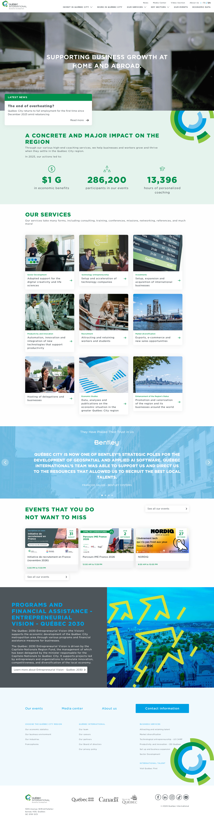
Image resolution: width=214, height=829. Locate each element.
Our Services (135, 7)
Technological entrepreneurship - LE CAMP (161, 739)
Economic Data (201, 7)
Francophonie (32, 744)
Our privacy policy (88, 749)
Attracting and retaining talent (155, 729)
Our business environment (38, 734)
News (145, 3)
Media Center (159, 3)
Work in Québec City (109, 7)
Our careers (85, 734)
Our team (83, 729)
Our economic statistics (36, 729)
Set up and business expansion (155, 749)
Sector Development (150, 754)
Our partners (85, 739)
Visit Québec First (149, 768)
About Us (194, 3)
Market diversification (150, 734)
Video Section (178, 3)
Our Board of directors (90, 744)
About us (109, 708)
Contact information (162, 708)
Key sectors (158, 7)
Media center (72, 708)
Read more (77, 120)
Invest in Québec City (76, 7)
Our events (181, 7)
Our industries (32, 739)
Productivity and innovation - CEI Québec (160, 744)
